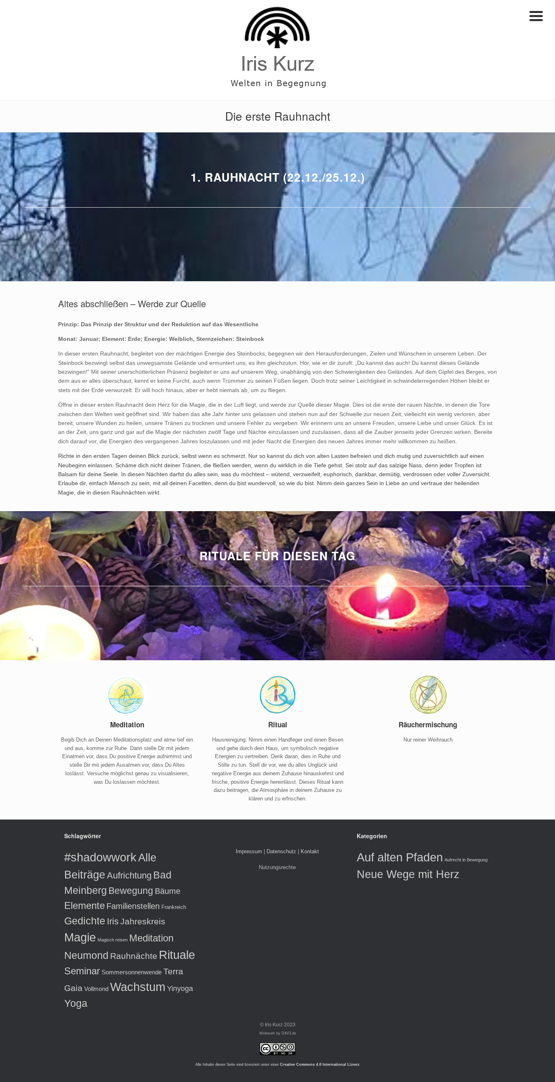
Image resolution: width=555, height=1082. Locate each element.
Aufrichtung (129, 875)
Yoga (75, 1003)
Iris (113, 921)
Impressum (249, 851)
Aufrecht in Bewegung (466, 859)
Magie (80, 937)
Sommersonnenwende (132, 972)
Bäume (167, 891)
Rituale (177, 954)
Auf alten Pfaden (400, 857)
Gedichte (84, 920)
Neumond (86, 955)
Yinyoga (180, 988)
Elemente (84, 905)
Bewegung (130, 890)
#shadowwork (100, 857)
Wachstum (137, 986)
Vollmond (96, 988)
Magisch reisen (113, 939)
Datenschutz (281, 851)
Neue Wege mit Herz (408, 874)
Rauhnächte (133, 956)
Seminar (82, 970)
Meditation (151, 937)
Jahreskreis (142, 921)
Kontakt (310, 851)
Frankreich (173, 907)
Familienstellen (133, 906)
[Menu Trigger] (536, 15)
